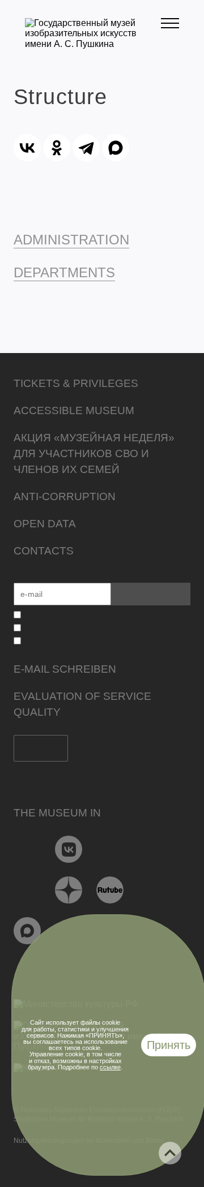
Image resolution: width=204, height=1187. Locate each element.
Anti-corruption (65, 496)
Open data (45, 524)
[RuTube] (110, 890)
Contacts (44, 551)
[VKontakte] (69, 849)
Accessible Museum (74, 410)
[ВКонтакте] (27, 147)
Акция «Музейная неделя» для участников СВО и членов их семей (94, 453)
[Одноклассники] (56, 147)
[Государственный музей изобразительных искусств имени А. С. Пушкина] (93, 44)
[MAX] (115, 147)
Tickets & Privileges (76, 383)
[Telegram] (86, 147)
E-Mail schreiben (65, 669)
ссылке (110, 1067)
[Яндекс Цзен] (69, 890)
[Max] (27, 930)
